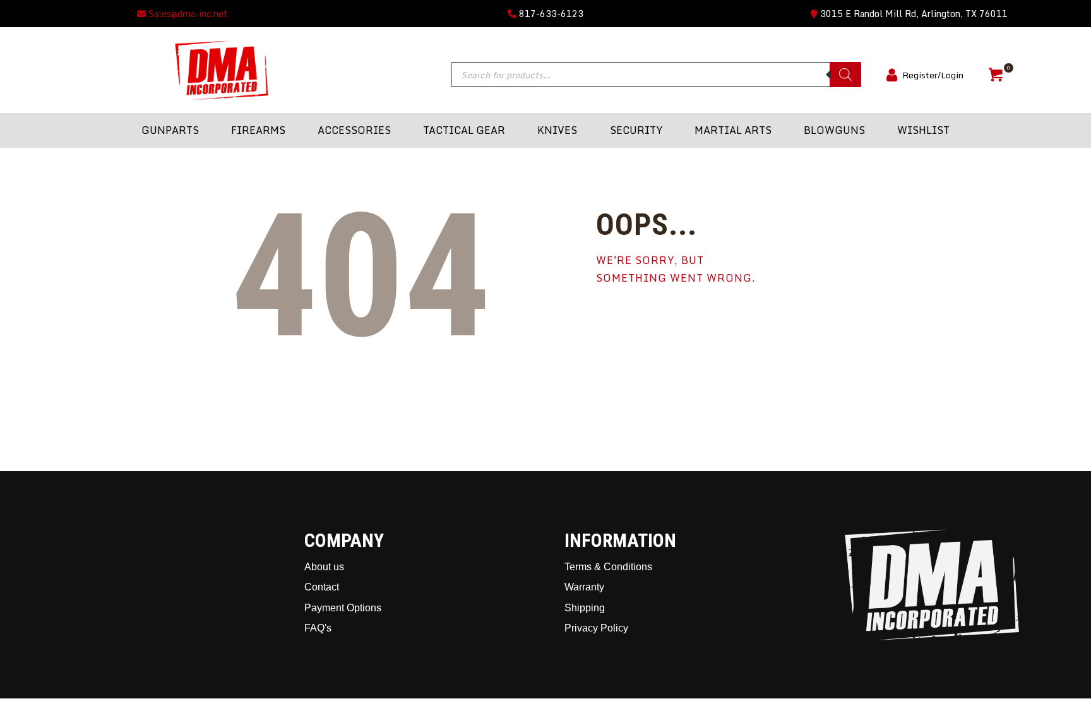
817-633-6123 (549, 13)
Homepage (646, 321)
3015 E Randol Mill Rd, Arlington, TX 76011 (913, 13)
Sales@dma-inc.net (186, 13)
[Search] (845, 74)
